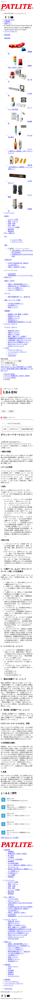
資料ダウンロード (14, 332)
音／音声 (11, 855)
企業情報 (7, 21)
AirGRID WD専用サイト (16, 303)
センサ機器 (11, 875)
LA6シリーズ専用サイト (16, 290)
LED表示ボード (13, 873)
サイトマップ (12, 354)
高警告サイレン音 (14, 316)
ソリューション (9, 213)
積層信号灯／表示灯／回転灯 (17, 853)
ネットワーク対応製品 (15, 859)
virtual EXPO (12, 273)
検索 (20, 361)
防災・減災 (11, 225)
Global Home (12, 355)
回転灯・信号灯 (9, 281)
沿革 (9, 968)
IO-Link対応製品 (13, 863)
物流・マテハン (13, 221)
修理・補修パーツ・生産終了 (17, 336)
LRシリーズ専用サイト (15, 288)
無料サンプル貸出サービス (16, 925)
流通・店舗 (11, 223)
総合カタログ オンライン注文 (17, 344)
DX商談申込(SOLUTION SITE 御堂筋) (20, 907)
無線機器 (11, 861)
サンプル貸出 (14, 837)
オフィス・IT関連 (13, 227)
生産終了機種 (19, 369)
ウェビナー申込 (17, 240)
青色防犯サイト (13, 320)
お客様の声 (8, 259)
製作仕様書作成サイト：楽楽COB (19, 297)
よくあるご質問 (15, 367)
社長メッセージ (13, 966)
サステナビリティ (14, 976)
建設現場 (11, 229)
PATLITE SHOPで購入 (14, 423)
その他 (6, 348)
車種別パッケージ (14, 318)
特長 (5, 429)
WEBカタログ (14, 429)
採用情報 (7, 979)
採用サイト (8, 23)
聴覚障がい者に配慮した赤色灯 (18, 314)
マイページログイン (10, 31)
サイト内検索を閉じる (8, 363)
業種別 (6, 216)
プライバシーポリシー (15, 350)
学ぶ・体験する (9, 233)
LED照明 (11, 857)
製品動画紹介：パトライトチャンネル (20, 275)
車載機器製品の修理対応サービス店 (19, 322)
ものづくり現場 (13, 219)
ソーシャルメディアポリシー (17, 352)
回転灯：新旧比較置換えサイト (18, 284)
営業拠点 (11, 972)
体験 (5, 245)
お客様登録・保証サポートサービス (19, 340)
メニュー (4, 1)
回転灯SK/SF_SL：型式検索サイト (19, 286)
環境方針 (11, 974)
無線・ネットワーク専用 (12, 300)
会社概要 (11, 970)
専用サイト (8, 277)
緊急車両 (11, 231)
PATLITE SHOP (9, 20)
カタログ (4, 369)
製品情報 (7, 35)
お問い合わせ (5, 367)
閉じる (3, 10)
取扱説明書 (10, 369)
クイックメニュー (6, 365)
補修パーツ (27, 369)
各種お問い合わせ (14, 330)
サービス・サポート (10, 324)
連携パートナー (13, 307)
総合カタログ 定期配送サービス (18, 342)
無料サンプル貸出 (14, 334)
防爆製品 (11, 877)
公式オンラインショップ (16, 346)
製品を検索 (4, 359)
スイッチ (7, 293)
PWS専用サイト (13, 305)
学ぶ (5, 236)
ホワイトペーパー (17, 242)
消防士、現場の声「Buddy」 (17, 267)
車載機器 (7, 311)
